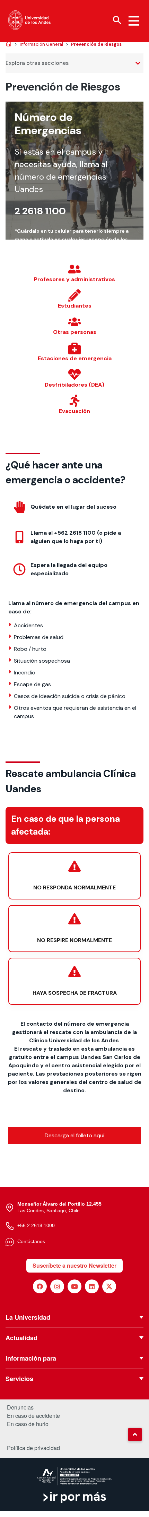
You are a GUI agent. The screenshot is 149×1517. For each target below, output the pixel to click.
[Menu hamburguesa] (134, 21)
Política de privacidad (33, 1448)
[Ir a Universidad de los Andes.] (9, 44)
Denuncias (20, 1407)
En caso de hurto (28, 1424)
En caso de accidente (33, 1416)
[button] (134, 1434)
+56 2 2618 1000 (36, 1225)
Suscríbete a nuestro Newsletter (74, 1265)
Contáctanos (31, 1241)
